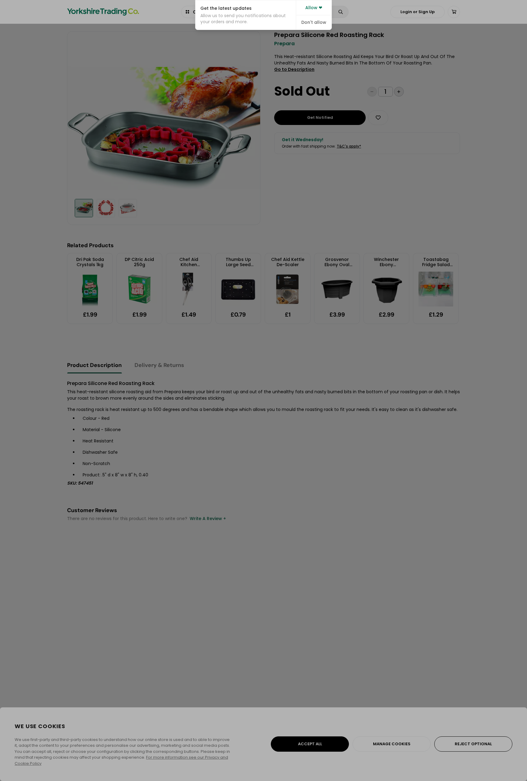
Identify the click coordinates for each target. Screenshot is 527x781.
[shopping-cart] (454, 12)
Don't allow (313, 22)
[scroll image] (84, 208)
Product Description (94, 365)
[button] (245, 15)
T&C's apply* (349, 146)
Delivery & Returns (159, 365)
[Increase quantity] (399, 92)
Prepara (284, 43)
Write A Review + (208, 518)
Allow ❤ (313, 8)
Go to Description (294, 69)
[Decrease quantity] (372, 92)
